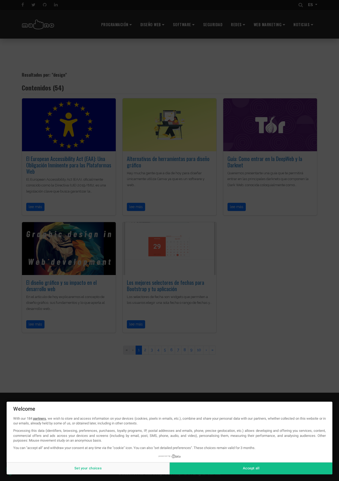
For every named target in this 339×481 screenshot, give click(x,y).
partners (39, 418)
